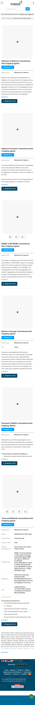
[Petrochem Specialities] (16, 3)
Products (8, 18)
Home (3, 18)
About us (13, 670)
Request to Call (10, 101)
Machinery (7, 674)
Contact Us (16, 674)
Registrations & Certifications (12, 672)
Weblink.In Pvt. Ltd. (20, 681)
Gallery (27, 670)
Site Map (24, 674)
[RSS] (29, 674)
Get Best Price (7, 67)
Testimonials (27, 672)
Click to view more (6, 597)
